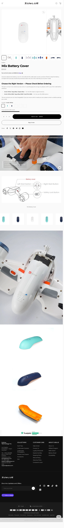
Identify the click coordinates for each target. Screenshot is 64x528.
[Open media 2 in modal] (43, 12)
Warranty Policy (37, 460)
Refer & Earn (52, 450)
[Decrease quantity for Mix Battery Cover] (3, 116)
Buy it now (31, 122)
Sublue (3, 62)
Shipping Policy (37, 455)
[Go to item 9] (52, 57)
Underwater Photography (20, 451)
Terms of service (23, 515)
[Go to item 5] (28, 57)
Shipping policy (30, 515)
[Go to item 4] (22, 57)
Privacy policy (16, 515)
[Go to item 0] (4, 57)
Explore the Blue (37, 453)
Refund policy (11, 515)
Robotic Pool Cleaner (23, 454)
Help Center (36, 446)
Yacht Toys (20, 446)
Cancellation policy (45, 515)
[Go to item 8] (46, 57)
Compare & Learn (38, 462)
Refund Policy (37, 457)
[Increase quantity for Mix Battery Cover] (9, 116)
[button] (59, 167)
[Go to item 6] (34, 57)
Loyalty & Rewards (38, 450)
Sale (18, 459)
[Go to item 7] (40, 57)
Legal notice (52, 515)
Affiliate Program (53, 448)
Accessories (20, 456)
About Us (51, 446)
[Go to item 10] (58, 57)
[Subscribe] (33, 488)
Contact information (37, 515)
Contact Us (36, 448)
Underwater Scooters (23, 448)
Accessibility (52, 455)
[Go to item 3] (16, 57)
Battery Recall (52, 453)
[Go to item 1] (10, 57)
